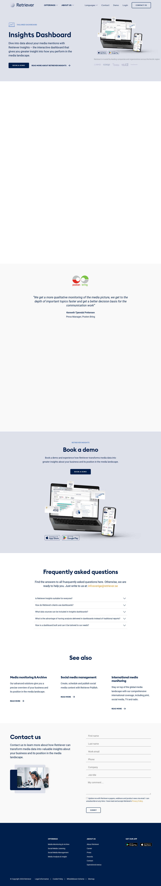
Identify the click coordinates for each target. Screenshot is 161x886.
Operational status (94, 865)
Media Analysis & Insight (57, 857)
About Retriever (93, 844)
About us (66, 5)
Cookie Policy (58, 879)
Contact (105, 5)
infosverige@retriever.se (103, 586)
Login (125, 5)
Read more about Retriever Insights (49, 65)
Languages (90, 5)
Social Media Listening (56, 848)
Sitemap (91, 879)
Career (89, 848)
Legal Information (42, 879)
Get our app (131, 839)
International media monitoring (125, 679)
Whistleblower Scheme (75, 879)
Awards (90, 857)
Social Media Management (58, 852)
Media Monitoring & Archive (58, 844)
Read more (15, 701)
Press (89, 852)
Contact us (141, 5)
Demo (116, 5)
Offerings (49, 5)
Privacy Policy (137, 801)
